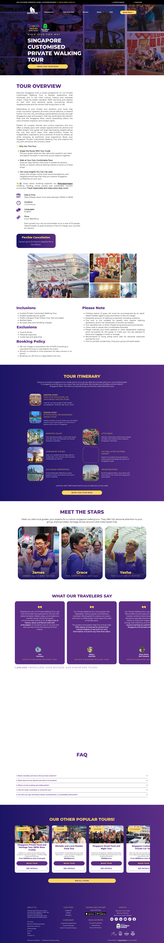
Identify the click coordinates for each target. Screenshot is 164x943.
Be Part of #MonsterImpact (36, 924)
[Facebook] (134, 919)
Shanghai (68, 915)
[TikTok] (129, 919)
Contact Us (30, 935)
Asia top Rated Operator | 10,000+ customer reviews (45, 2)
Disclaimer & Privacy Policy (50, 940)
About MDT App (96, 910)
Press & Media (31, 928)
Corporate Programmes (68, 923)
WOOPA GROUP (122, 940)
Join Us (29, 931)
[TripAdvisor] (111, 919)
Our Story (30, 921)
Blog (28, 933)
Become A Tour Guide (123, 911)
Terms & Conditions (33, 940)
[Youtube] (125, 919)
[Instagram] (116, 919)
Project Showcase (68, 925)
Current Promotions (95, 923)
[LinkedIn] (120, 919)
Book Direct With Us (33, 926)
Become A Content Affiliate (122, 915)
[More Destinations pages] (60, 12)
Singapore (68, 910)
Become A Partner (123, 913)
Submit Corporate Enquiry (68, 928)
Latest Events (95, 925)
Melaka (68, 913)
